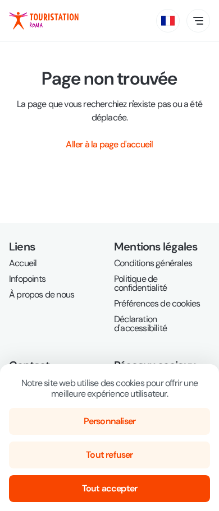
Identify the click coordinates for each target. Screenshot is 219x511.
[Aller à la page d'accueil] (44, 21)
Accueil (22, 263)
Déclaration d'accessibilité (140, 324)
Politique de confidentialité (140, 283)
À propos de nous (41, 294)
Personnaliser (110, 421)
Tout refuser (109, 455)
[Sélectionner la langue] (168, 20)
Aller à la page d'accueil (109, 144)
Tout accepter (110, 488)
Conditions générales (153, 263)
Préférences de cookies (157, 303)
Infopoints (27, 279)
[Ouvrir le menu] (198, 20)
